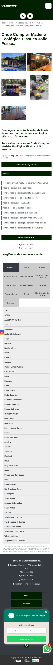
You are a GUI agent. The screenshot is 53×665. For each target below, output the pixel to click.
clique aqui (30, 156)
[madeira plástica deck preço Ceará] (13, 113)
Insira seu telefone (26, 625)
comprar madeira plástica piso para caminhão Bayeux (24, 223)
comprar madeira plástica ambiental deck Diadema (23, 228)
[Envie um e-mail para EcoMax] (30, 16)
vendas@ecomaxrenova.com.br (27, 584)
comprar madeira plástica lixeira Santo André (20, 213)
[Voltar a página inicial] (9, 6)
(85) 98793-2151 (27, 248)
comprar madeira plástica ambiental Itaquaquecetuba (24, 193)
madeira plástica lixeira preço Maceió (17, 188)
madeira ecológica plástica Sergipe (17, 208)
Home (26, 596)
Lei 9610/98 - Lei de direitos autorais (36, 551)
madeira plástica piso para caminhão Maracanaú (22, 218)
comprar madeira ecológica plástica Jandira (20, 198)
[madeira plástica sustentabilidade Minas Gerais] (39, 87)
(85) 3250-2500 (17, 156)
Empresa (26, 604)
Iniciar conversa (26, 639)
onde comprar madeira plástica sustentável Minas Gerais (25, 183)
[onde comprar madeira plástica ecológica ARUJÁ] (13, 62)
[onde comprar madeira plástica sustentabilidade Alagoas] (13, 87)
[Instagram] (26, 645)
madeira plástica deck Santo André (16, 203)
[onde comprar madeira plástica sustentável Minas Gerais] (39, 62)
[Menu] (48, 6)
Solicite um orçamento (26, 164)
